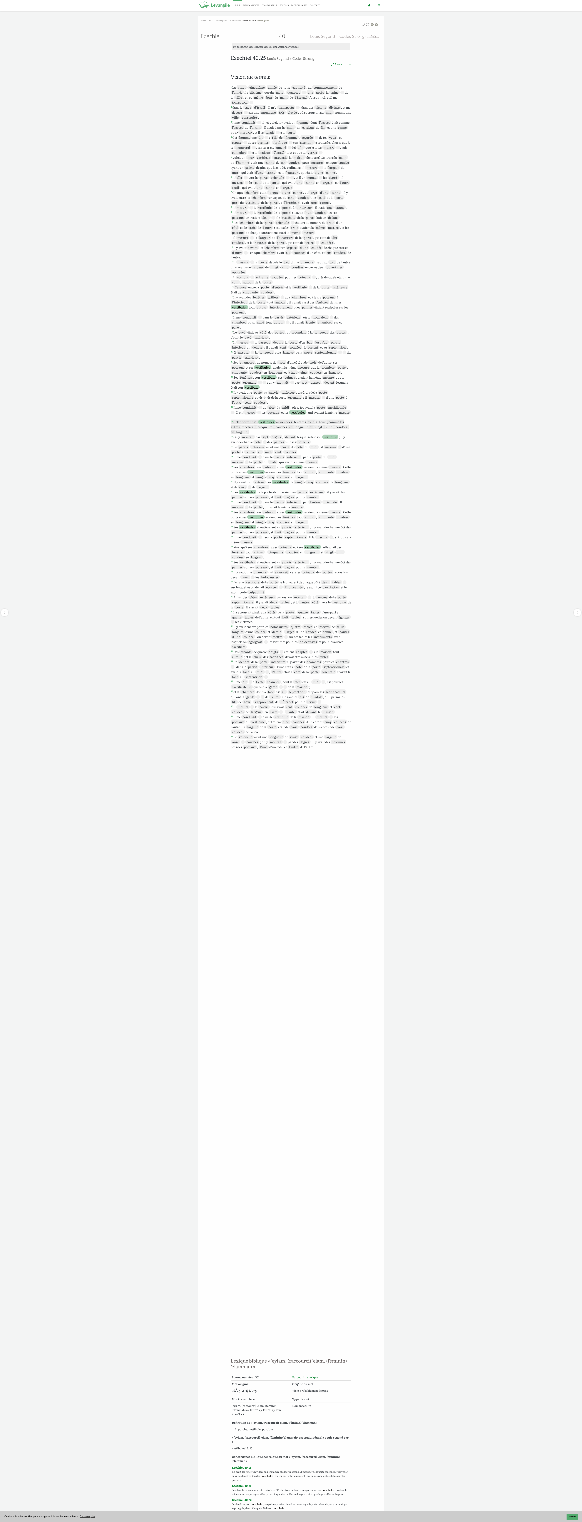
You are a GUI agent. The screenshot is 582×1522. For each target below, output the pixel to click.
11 (231, 236)
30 (232, 481)
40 (232, 596)
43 (232, 651)
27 (232, 446)
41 (232, 611)
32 (232, 501)
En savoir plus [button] (87, 1516)
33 (232, 511)
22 (232, 376)
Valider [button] (572, 1516)
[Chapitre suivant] (577, 612)
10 (232, 221)
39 (232, 581)
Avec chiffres (342, 64)
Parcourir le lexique (305, 1377)
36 (232, 546)
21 (232, 361)
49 (232, 736)
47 (232, 706)
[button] (242, 1414)
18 (232, 331)
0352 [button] (325, 1390)
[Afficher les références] (368, 25)
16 (232, 296)
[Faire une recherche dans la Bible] (379, 5)
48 (232, 716)
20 (232, 351)
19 (232, 341)
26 (232, 436)
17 (232, 316)
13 (232, 261)
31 (232, 491)
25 (232, 421)
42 (232, 626)
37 (232, 561)
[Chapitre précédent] (4, 612)
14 (231, 276)
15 (232, 286)
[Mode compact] (363, 25)
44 (232, 661)
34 (232, 526)
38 (232, 571)
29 (232, 466)
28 (232, 456)
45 (232, 681)
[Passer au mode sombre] (369, 5)
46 (232, 691)
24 (232, 406)
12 (232, 246)
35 (232, 536)
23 (232, 391)
